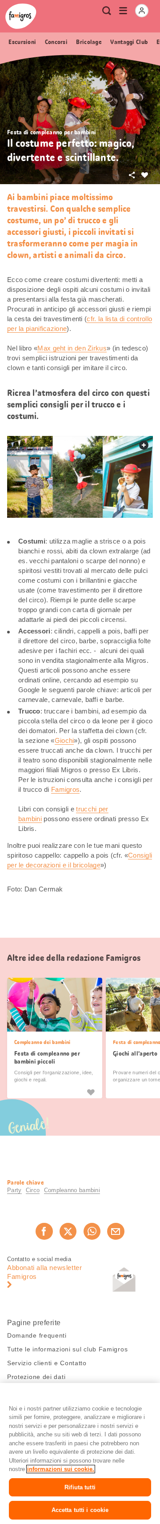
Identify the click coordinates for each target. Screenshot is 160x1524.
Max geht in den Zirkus (72, 348)
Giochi (64, 740)
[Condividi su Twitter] (68, 1231)
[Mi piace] (90, 1092)
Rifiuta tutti (80, 1487)
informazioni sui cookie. (60, 1469)
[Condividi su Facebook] (44, 1231)
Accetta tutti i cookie (80, 1510)
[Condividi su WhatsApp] (92, 1231)
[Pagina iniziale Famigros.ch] (20, 16)
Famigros (65, 789)
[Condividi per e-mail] (115, 1231)
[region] (80, 1453)
